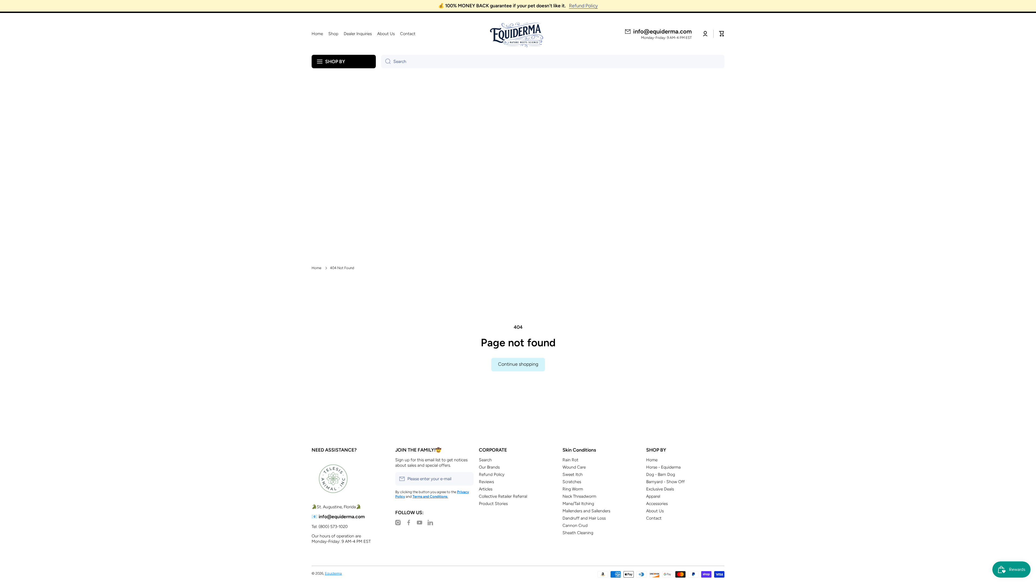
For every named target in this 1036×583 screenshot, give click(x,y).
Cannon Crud (575, 525)
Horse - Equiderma (663, 467)
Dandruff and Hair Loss (584, 518)
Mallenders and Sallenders (586, 510)
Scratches (572, 481)
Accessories (657, 503)
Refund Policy (492, 474)
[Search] (386, 61)
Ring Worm (573, 489)
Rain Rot (570, 459)
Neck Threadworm (579, 496)
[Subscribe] (466, 479)
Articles (485, 489)
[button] (721, 33)
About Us (655, 510)
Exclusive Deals (660, 489)
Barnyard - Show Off (665, 481)
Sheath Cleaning (578, 532)
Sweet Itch (573, 474)
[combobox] (552, 61)
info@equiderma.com (662, 31)
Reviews (486, 481)
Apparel (653, 496)
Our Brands (489, 467)
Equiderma (333, 573)
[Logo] (518, 34)
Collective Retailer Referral (503, 496)
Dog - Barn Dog (660, 474)
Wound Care (574, 467)
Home (316, 268)
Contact (654, 518)
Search (485, 459)
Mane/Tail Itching (578, 503)
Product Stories (493, 503)
